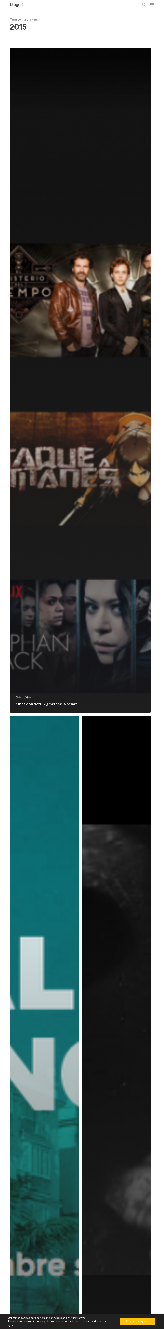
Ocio (19, 697)
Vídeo (27, 697)
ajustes (12, 1325)
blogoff (16, 4)
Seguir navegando (137, 1321)
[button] (152, 5)
